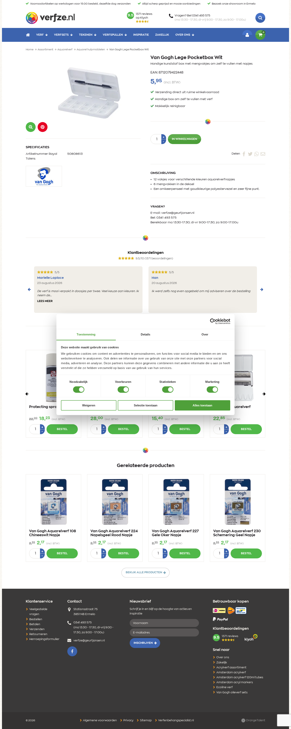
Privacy (128, 720)
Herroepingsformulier (44, 639)
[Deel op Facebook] (244, 154)
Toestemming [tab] (86, 334)
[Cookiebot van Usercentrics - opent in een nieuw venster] (213, 321)
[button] (43, 127)
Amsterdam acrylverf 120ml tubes (239, 677)
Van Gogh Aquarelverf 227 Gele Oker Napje (175, 533)
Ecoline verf (224, 687)
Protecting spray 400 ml (51, 407)
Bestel (62, 429)
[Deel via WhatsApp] (256, 154)
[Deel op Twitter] (250, 154)
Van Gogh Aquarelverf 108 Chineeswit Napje (52, 533)
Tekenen (85, 34)
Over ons (182, 34)
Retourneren (38, 634)
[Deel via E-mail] (263, 154)
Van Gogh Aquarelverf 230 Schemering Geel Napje (237, 533)
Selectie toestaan (145, 405)
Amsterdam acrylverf (231, 672)
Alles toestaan (202, 405)
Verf (40, 34)
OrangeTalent (255, 720)
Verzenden (37, 629)
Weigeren (88, 405)
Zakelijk (162, 34)
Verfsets (61, 34)
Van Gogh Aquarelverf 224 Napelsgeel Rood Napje (114, 533)
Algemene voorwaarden (99, 720)
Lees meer (45, 301)
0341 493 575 (166, 217)
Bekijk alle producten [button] (144, 572)
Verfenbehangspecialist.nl (176, 720)
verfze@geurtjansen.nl (177, 212)
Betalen (34, 624)
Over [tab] (205, 334)
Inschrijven (143, 643)
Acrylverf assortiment (231, 667)
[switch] (123, 389)
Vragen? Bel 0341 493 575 (210, 17)
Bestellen (35, 619)
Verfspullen (113, 34)
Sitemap (145, 720)
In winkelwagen (184, 139)
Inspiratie (141, 34)
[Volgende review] (262, 289)
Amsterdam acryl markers (234, 682)
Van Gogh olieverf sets (231, 692)
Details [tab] (145, 334)
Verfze (50, 18)
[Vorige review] (29, 289)
